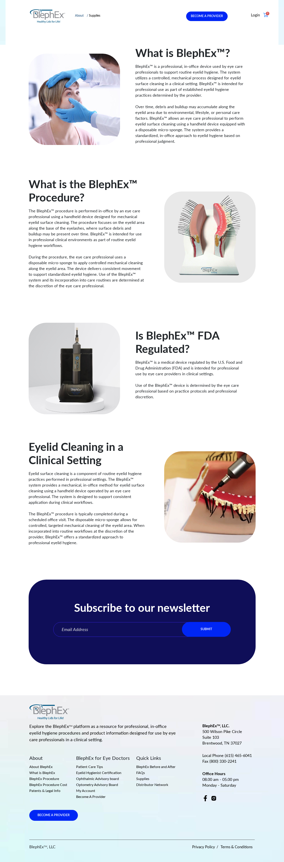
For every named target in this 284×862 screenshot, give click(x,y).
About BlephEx (41, 767)
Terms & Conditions (236, 847)
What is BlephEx (42, 773)
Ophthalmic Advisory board (97, 779)
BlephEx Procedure (44, 779)
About (79, 15)
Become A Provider (91, 797)
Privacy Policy (203, 847)
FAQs (140, 773)
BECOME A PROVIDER (207, 16)
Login (255, 15)
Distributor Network (152, 785)
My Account (85, 791)
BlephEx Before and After (156, 767)
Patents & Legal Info (44, 791)
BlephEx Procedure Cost (48, 785)
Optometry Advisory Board (97, 785)
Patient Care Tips (89, 767)
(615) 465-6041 (238, 756)
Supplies (94, 15)
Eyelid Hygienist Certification (98, 773)
